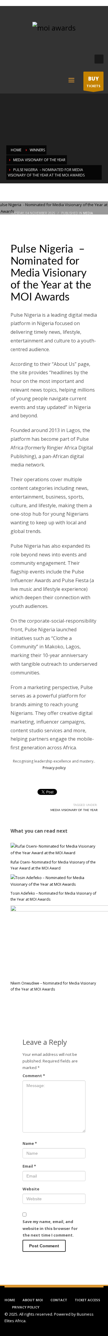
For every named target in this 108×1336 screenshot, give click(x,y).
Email (29, 1166)
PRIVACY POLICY (25, 1307)
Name (29, 1143)
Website (30, 1189)
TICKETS (93, 81)
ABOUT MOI (32, 1300)
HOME (9, 1300)
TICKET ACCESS (87, 1300)
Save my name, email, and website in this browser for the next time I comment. (50, 1228)
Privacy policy (54, 767)
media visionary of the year (74, 810)
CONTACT (58, 1300)
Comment (33, 1075)
